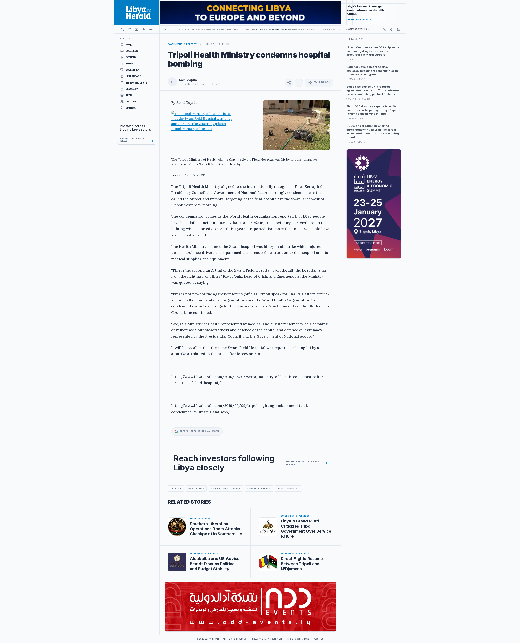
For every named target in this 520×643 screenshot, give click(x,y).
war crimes (196, 488)
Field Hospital (288, 488)
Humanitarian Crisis (225, 488)
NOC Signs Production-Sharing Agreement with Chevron (245, 29)
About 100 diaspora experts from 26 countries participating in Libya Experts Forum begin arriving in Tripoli (373, 110)
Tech (129, 95)
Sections (124, 38)
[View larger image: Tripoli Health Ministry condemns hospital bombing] (296, 125)
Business (132, 51)
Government (133, 69)
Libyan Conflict (258, 488)
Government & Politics (183, 44)
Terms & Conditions (298, 639)
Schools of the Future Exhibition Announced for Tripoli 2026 (326, 29)
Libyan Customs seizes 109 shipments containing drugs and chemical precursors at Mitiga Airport (372, 51)
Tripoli (176, 488)
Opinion (131, 107)
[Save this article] (299, 83)
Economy (131, 57)
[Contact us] (137, 29)
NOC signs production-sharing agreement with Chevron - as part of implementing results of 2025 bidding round (372, 131)
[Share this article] (289, 83)
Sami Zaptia (188, 80)
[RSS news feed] (144, 29)
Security (132, 89)
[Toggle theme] (151, 29)
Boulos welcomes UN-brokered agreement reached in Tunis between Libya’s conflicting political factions (372, 90)
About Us (318, 639)
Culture (131, 101)
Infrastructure (136, 82)
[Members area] (129, 29)
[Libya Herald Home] (136, 12)
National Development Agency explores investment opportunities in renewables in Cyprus (372, 70)
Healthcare (133, 76)
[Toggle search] (122, 29)
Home (129, 44)
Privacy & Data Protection (267, 639)
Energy (130, 63)
